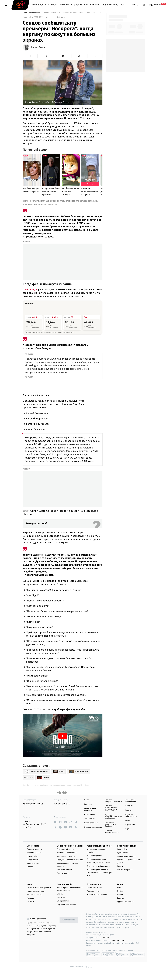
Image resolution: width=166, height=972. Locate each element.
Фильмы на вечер (34, 894)
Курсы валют (122, 853)
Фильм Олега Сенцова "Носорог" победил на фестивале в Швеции (60, 512)
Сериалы (52, 5)
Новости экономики (127, 846)
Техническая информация (130, 800)
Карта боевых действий (67, 853)
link (55, 822)
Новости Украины (34, 853)
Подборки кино (110, 5)
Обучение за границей (66, 904)
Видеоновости (33, 860)
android (93, 954)
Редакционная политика (90, 809)
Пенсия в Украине (125, 870)
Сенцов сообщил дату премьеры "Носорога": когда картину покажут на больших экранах (72, 12)
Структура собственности (131, 815)
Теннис (120, 894)
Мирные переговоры (66, 856)
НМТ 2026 (61, 897)
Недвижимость (94, 884)
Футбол (120, 891)
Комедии (30, 898)
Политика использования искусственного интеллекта (111, 808)
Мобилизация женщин (96, 859)
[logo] (20, 4)
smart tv (122, 954)
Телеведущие (89, 819)
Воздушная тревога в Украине (70, 860)
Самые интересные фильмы (39, 887)
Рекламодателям (91, 823)
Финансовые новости (126, 856)
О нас (86, 800)
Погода (30, 867)
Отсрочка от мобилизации (98, 866)
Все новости (33, 846)
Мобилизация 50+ (94, 856)
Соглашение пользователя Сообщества (110, 824)
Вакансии (129, 810)
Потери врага (62, 873)
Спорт (120, 884)
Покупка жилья (93, 891)
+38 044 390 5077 (62, 804)
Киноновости (39, 5)
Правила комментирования (112, 831)
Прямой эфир (33, 856)
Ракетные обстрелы (65, 849)
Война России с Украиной (69, 846)
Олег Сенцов (30, 289)
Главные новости (34, 849)
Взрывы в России (64, 870)
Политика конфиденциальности (113, 800)
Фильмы (64, 5)
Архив (127, 820)
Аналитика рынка (94, 887)
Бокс (119, 887)
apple (108, 954)
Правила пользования (93, 827)
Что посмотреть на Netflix (85, 5)
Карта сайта (130, 824)
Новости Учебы (64, 884)
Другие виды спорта (125, 901)
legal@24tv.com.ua (116, 940)
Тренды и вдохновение (97, 894)
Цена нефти (122, 849)
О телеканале (89, 814)
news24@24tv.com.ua (33, 804)
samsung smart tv (137, 954)
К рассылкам (69, 920)
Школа (60, 894)
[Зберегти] (95, 56)
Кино (25, 12)
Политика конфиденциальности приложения (113, 816)
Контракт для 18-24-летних (98, 863)
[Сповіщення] (144, 5)
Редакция (88, 804)
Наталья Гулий (37, 47)
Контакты (129, 806)
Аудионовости (33, 863)
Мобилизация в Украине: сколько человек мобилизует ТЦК (99, 873)
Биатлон (120, 898)
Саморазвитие (63, 901)
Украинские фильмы (35, 891)
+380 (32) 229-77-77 (101, 938)
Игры (127, 829)
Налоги (120, 866)
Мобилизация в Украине (99, 846)
